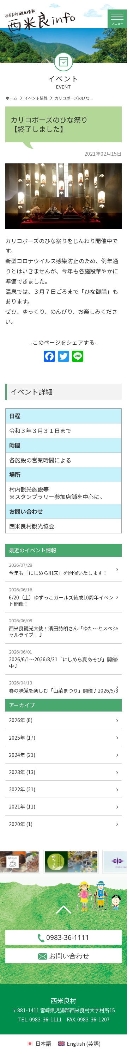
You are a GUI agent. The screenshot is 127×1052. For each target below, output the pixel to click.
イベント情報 (36, 98)
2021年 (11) (22, 806)
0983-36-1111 (67, 937)
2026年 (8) (20, 719)
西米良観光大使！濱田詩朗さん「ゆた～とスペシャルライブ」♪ (63, 627)
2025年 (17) (22, 737)
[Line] (78, 357)
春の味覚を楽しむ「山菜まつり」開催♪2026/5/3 (63, 686)
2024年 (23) (22, 754)
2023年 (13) (22, 771)
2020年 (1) (20, 823)
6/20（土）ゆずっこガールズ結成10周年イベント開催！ (61, 596)
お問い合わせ (69, 955)
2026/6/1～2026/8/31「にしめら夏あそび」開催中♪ (63, 658)
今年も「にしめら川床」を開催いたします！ (58, 568)
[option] (69, 862)
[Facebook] (49, 357)
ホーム (11, 98)
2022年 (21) (22, 789)
